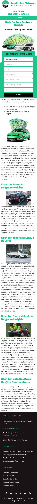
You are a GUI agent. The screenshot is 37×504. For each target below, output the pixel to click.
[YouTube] (30, 493)
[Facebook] (6, 493)
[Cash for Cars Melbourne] (5, 4)
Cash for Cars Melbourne (23, 3)
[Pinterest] (25, 493)
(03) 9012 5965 (14, 428)
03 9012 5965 (18, 14)
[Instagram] (16, 493)
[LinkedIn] (20, 493)
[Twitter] (11, 493)
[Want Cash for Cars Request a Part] (18, 59)
